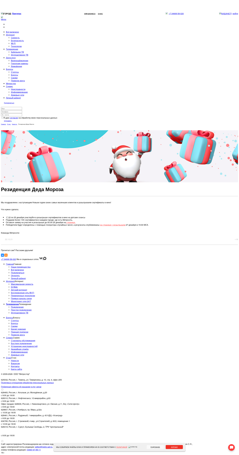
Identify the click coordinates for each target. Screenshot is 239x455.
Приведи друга (18, 80)
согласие (14, 117)
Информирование (19, 92)
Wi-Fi (13, 43)
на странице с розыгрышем (112, 224)
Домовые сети (17, 95)
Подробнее (155, 447)
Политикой (121, 447)
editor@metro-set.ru (43, 446)
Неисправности (18, 89)
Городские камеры (19, 63)
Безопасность (17, 40)
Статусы (15, 72)
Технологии (16, 46)
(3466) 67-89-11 (34, 449)
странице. (71, 222)
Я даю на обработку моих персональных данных (30, 117)
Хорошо (174, 447)
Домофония (16, 66)
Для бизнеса (89, 14)
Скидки (14, 77)
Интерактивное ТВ (19, 54)
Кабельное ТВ (17, 52)
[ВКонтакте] (2, 255)
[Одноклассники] (5, 255)
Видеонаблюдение (19, 60)
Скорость (15, 37)
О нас (100, 14)
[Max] (44, 259)
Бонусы (14, 74)
